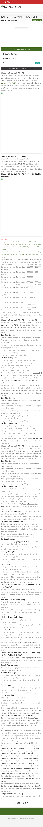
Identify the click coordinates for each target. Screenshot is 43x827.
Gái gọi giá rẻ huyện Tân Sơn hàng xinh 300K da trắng (20, 242)
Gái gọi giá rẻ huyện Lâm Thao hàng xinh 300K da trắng (21, 252)
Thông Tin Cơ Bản (10, 54)
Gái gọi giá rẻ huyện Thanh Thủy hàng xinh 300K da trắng (21, 244)
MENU (8, 2)
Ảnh (20, 63)
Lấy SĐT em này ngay (22, 49)
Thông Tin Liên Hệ (10, 58)
